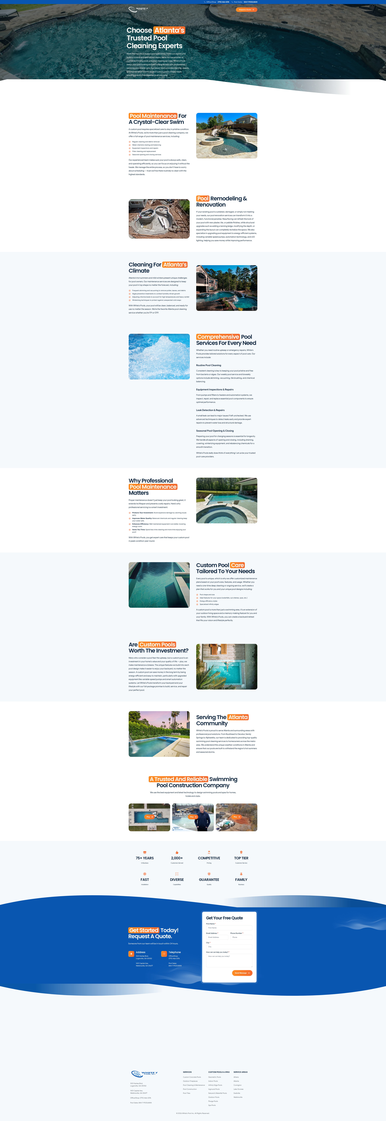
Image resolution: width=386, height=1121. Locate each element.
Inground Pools (214, 1089)
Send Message (241, 973)
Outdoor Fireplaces (190, 1081)
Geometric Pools (214, 1077)
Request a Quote (245, 10)
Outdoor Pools (213, 1097)
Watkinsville (238, 1097)
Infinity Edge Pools (215, 1085)
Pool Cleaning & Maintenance (194, 1085)
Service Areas (241, 1072)
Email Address (212, 933)
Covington (237, 1085)
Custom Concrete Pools (192, 1077)
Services (187, 1072)
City (208, 943)
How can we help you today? (217, 952)
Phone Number (236, 933)
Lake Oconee (238, 1089)
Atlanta (236, 1081)
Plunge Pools (213, 1101)
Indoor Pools (213, 1081)
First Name (211, 924)
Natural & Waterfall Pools (217, 1093)
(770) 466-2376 (223, 2)
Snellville (237, 1093)
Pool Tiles (186, 1093)
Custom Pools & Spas (219, 1072)
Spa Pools (212, 1105)
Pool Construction (190, 1089)
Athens (236, 1077)
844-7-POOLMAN (250, 2)
